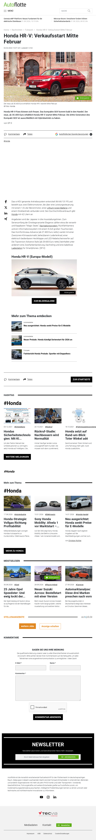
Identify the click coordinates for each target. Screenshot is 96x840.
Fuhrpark (29, 30)
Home (6, 30)
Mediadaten (31, 824)
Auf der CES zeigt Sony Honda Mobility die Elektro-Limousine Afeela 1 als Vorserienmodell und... (47, 533)
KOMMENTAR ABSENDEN (48, 717)
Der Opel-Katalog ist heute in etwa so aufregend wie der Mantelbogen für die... (17, 603)
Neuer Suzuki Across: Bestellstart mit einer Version (47, 593)
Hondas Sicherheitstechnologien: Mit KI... (17, 435)
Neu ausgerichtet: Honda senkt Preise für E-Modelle (78, 522)
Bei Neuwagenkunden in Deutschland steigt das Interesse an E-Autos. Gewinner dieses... (77, 603)
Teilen (29, 134)
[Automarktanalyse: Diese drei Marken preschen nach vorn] (78, 573)
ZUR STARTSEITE (81, 379)
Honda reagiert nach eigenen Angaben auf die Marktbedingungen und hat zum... (78, 533)
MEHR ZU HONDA (15, 550)
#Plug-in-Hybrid (51, 585)
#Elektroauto (50, 514)
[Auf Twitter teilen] (5, 207)
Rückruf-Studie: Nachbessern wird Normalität (46, 435)
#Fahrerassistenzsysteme (86, 427)
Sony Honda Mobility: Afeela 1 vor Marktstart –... (46, 522)
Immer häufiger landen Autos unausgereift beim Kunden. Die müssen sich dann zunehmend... (46, 445)
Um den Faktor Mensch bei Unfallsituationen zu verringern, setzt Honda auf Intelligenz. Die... (16, 445)
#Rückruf (48, 427)
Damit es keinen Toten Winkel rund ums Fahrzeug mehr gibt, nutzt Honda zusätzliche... (78, 445)
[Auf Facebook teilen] (6, 201)
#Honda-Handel (82, 514)
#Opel (16, 585)
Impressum (30, 833)
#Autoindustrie (20, 514)
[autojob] (86, 617)
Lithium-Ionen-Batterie (57, 208)
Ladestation (17, 248)
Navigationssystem (49, 225)
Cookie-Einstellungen (62, 833)
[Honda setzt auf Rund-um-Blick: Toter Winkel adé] (78, 415)
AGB (39, 833)
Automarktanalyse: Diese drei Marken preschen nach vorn (78, 593)
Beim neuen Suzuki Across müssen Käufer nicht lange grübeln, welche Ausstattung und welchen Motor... (47, 603)
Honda (15, 214)
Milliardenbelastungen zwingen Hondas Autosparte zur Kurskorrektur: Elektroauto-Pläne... (17, 533)
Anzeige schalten (50, 626)
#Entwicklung (19, 427)
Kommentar (20, 673)
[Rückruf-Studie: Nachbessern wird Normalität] (48, 415)
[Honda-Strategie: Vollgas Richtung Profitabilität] (17, 503)
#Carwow (80, 585)
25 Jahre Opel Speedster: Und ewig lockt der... (14, 593)
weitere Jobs (27, 626)
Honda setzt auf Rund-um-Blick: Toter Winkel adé (76, 435)
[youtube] (41, 797)
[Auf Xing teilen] (5, 219)
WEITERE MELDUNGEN (17, 456)
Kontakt (46, 824)
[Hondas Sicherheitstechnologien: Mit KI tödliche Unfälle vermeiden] (17, 415)
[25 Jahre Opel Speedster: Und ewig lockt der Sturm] (17, 573)
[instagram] (48, 797)
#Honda (12, 403)
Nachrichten (17, 30)
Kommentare (14, 134)
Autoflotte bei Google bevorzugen (73, 134)
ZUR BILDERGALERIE (44, 301)
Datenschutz (48, 833)
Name (52, 663)
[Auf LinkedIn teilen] (5, 213)
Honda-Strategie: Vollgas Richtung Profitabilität (15, 522)
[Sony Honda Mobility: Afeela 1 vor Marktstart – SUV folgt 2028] (48, 503)
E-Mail (17, 663)
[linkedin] (54, 797)
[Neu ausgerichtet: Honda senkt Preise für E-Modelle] (78, 503)
